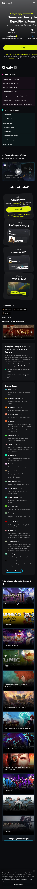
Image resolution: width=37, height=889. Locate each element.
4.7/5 (12, 30)
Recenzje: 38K (11, 32)
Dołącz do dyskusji (14, 571)
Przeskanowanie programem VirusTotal (12, 38)
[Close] (34, 871)
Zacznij (18, 209)
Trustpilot (21, 366)
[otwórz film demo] (18, 171)
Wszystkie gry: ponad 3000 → (22, 14)
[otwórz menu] (33, 3)
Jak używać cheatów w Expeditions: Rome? (19, 370)
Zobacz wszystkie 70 (8, 317)
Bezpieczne (11, 36)
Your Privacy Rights (18, 884)
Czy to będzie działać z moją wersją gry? (18, 376)
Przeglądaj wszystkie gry (18, 839)
